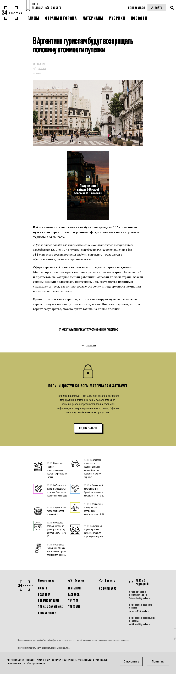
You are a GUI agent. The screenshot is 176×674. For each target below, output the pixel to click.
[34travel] (12, 13)
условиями (101, 659)
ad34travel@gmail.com (139, 624)
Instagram (74, 588)
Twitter (73, 601)
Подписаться (136, 8)
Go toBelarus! (37, 5)
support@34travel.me (139, 611)
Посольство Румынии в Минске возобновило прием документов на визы (56, 549)
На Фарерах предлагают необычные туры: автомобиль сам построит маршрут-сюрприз (93, 468)
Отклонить (131, 661)
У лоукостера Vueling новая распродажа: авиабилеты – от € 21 (94, 509)
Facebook (74, 594)
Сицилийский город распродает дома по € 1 (56, 511)
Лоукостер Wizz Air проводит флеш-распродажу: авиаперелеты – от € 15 (56, 529)
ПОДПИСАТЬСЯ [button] (88, 428)
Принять (158, 661)
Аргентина (91, 345)
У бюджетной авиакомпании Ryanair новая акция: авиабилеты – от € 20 (94, 490)
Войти (158, 8)
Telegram (74, 607)
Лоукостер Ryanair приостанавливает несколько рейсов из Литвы (57, 470)
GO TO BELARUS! (108, 588)
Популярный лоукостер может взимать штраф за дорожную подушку (93, 531)
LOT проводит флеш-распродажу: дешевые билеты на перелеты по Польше (57, 490)
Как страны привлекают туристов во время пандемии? (89, 329)
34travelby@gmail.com (139, 598)
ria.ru (42, 68)
